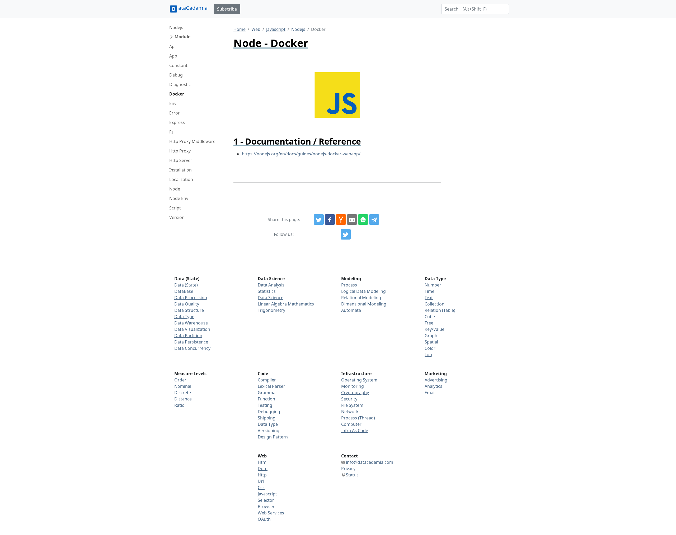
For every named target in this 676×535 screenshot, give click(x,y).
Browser (266, 506)
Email (430, 392)
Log (428, 354)
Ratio (179, 405)
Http (262, 475)
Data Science (270, 297)
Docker (176, 94)
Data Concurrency (192, 348)
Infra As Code (354, 430)
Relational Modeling (361, 297)
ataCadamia (193, 7)
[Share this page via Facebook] (330, 219)
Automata (351, 310)
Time (429, 291)
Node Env (178, 198)
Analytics (433, 386)
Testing (265, 405)
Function (266, 399)
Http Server (180, 160)
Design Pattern (273, 437)
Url (261, 481)
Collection (434, 304)
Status (352, 475)
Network (350, 411)
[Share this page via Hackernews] (341, 219)
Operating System (359, 380)
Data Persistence (191, 342)
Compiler (267, 380)
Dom (262, 468)
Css (261, 487)
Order (180, 380)
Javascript (275, 29)
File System (352, 405)
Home (239, 29)
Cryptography (355, 392)
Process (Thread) (358, 418)
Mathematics (301, 304)
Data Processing (190, 297)
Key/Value (434, 329)
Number (433, 285)
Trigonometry (271, 310)
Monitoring (352, 386)
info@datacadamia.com (369, 462)
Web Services (271, 513)
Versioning (268, 430)
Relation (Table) (440, 310)
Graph (431, 335)
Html (262, 462)
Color (430, 348)
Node (174, 189)
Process (349, 285)
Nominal (182, 386)
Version (177, 217)
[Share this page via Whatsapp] (363, 219)
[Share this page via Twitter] (319, 219)
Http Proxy (180, 151)
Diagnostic (180, 84)
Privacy (348, 468)
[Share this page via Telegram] (374, 219)
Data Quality (186, 304)
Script (175, 208)
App (173, 56)
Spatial (431, 342)
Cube (430, 316)
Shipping (266, 418)
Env (172, 103)
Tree (429, 323)
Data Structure (189, 310)
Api (172, 46)
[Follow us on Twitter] (346, 234)
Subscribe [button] (227, 9)
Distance (183, 399)
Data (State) (186, 285)
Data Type (184, 316)
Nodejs (176, 27)
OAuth (264, 519)
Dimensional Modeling (363, 304)
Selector (266, 500)
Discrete (182, 392)
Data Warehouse (191, 323)
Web (255, 29)
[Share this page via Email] (352, 219)
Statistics (267, 291)
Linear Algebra (272, 304)
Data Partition (188, 335)
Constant (178, 65)
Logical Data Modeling (363, 291)
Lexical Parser (271, 386)
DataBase (183, 291)
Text (429, 297)
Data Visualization (192, 329)
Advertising (436, 380)
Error (174, 113)
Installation (180, 170)
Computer (351, 424)
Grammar (267, 392)
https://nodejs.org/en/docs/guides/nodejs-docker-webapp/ (301, 154)
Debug (176, 75)
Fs (171, 132)
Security (349, 399)
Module (182, 37)
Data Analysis (271, 285)
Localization (181, 179)
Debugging (269, 411)
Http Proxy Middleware (192, 141)
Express (177, 122)
